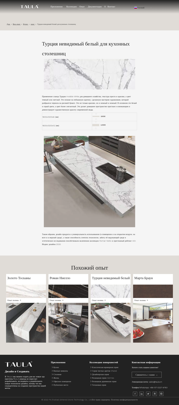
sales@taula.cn (155, 382)
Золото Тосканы (19, 278)
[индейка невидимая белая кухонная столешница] (111, 323)
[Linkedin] (142, 394)
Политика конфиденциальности (124, 400)
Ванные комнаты (60, 371)
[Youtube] (155, 394)
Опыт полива (13, 300)
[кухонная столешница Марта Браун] (153, 323)
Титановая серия (99, 385)
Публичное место (60, 385)
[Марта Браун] (153, 291)
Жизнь (56, 378)
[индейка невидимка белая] (111, 291)
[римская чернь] (68, 291)
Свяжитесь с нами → (147, 374)
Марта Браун (143, 278)
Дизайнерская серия (100, 374)
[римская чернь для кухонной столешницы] (68, 323)
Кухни (56, 367)
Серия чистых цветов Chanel (104, 371)
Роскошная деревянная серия (104, 381)
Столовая (57, 374)
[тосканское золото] (26, 291)
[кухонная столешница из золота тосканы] (26, 323)
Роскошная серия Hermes (103, 378)
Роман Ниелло (60, 278)
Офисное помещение (62, 381)
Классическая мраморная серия (105, 367)
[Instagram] (161, 394)
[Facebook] (135, 394)
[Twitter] (148, 394)
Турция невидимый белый (111, 278)
